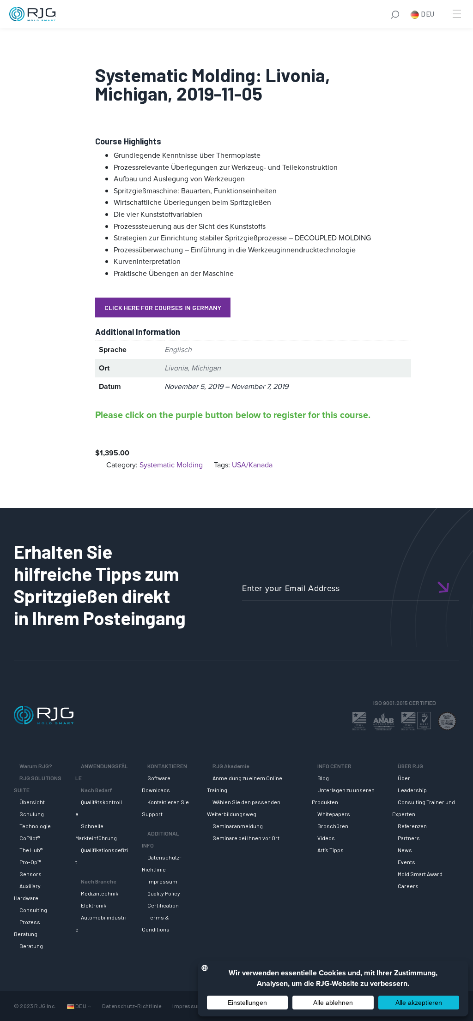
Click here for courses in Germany (162, 307)
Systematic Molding (171, 465)
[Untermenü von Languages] (89, 1006)
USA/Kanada (252, 465)
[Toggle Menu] (456, 14)
